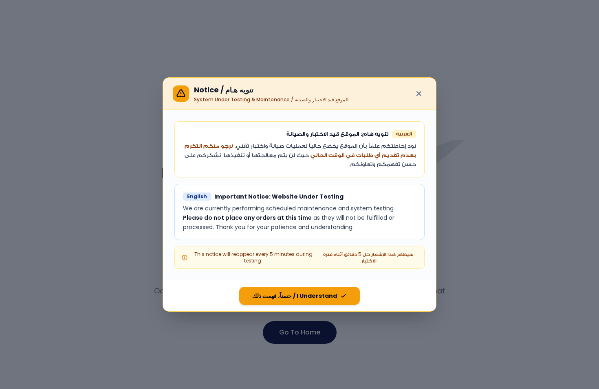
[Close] (419, 93)
